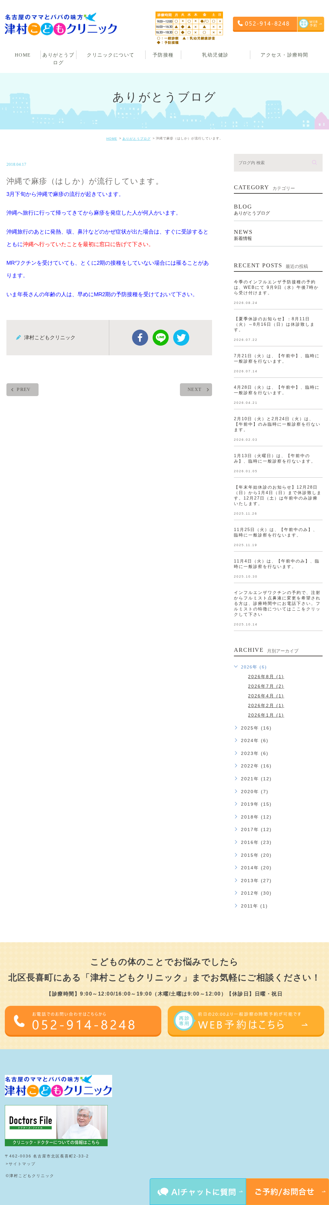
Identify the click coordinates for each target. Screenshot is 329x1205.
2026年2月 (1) (266, 705)
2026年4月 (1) (266, 695)
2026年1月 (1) (266, 715)
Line (161, 338)
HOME (111, 138)
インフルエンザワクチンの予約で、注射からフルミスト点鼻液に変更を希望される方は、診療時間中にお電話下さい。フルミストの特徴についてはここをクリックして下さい (277, 603)
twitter (181, 338)
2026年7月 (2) (266, 686)
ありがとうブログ (136, 138)
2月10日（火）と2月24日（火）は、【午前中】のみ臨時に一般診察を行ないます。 (277, 424)
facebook (140, 338)
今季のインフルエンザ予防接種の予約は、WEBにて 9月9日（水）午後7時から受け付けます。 (276, 287)
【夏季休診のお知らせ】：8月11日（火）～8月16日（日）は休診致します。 (274, 324)
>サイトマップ (21, 1164)
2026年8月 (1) (266, 676)
